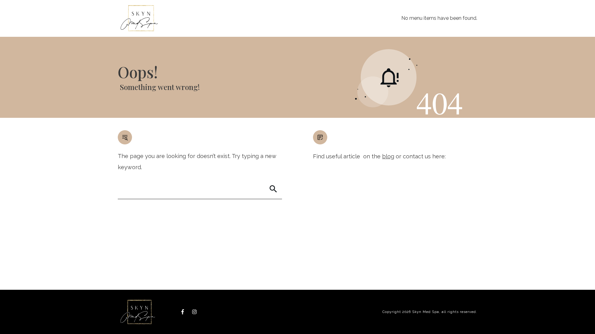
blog (388, 156)
